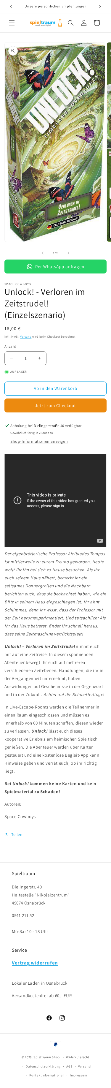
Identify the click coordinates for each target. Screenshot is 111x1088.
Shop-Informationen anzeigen (39, 441)
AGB (69, 1066)
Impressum (78, 1075)
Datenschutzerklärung (43, 1066)
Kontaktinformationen (46, 1075)
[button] (11, 22)
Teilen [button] (17, 834)
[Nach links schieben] (42, 253)
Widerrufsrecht (77, 1057)
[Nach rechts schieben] (68, 253)
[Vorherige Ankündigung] (10, 6)
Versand (25, 337)
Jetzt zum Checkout (55, 405)
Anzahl (10, 346)
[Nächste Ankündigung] (100, 6)
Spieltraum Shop (46, 1057)
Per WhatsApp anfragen (59, 266)
